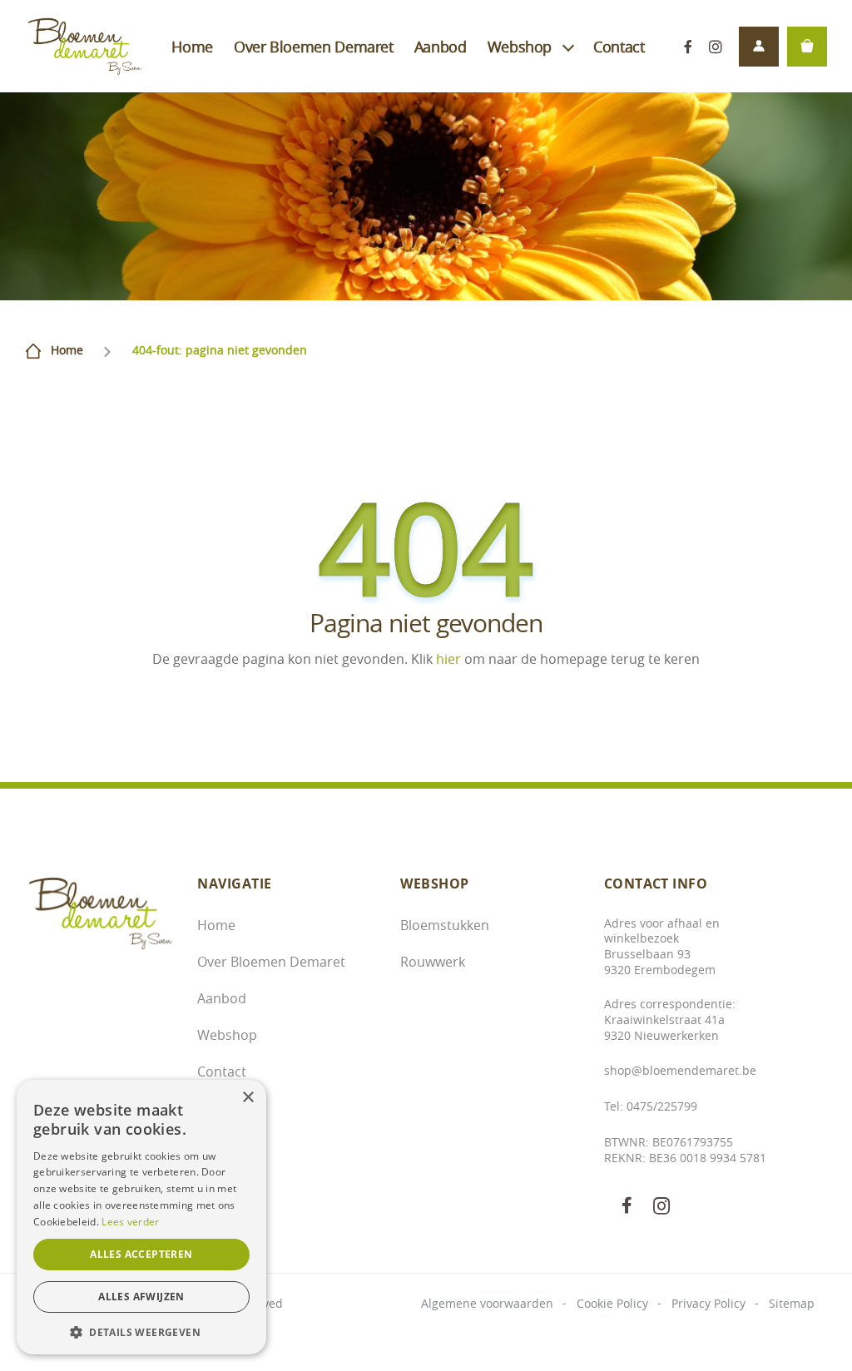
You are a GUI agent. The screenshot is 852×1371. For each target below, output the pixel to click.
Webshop (520, 46)
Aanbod (440, 46)
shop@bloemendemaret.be (680, 1070)
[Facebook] (687, 46)
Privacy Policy (708, 1303)
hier (448, 659)
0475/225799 (662, 1106)
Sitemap (792, 1303)
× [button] (247, 1097)
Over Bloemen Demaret (314, 46)
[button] (141, 1331)
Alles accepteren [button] (141, 1254)
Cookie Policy (612, 1303)
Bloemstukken (444, 925)
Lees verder (130, 1222)
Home (192, 46)
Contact (618, 46)
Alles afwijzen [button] (141, 1296)
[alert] (141, 1217)
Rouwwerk (432, 962)
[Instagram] (715, 46)
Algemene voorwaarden (487, 1303)
